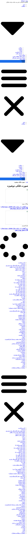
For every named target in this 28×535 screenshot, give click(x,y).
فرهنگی (23, 333)
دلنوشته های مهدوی (20, 319)
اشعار (20, 50)
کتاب (24, 363)
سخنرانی (23, 362)
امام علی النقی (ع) (20, 289)
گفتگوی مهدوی (21, 350)
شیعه (23, 322)
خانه (24, 4)
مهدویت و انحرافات (20, 359)
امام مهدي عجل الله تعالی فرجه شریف (15, 265)
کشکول (23, 326)
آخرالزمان (22, 277)
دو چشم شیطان (21, 306)
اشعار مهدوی (22, 318)
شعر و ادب (22, 325)
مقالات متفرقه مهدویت (19, 355)
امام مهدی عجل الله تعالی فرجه (17, 294)
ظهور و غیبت (22, 345)
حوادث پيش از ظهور (20, 269)
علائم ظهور (22, 346)
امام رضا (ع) (22, 285)
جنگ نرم (23, 302)
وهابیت (23, 360)
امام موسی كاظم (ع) (20, 295)
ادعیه (23, 272)
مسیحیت (23, 352)
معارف (23, 353)
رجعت (23, 271)
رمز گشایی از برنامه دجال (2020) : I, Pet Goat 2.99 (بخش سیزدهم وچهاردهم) (14, 207)
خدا (24, 313)
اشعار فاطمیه (21, 315)
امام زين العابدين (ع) (20, 286)
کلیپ (23, 364)
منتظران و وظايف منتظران (18, 367)
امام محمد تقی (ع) (20, 292)
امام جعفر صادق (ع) (20, 279)
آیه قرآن (23, 264)
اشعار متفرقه (21, 316)
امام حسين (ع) (21, 284)
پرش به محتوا (24, 0)
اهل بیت (23, 296)
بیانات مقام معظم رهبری (19, 56)
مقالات (20, 48)
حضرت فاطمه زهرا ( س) (19, 303)
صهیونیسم (22, 330)
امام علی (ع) (22, 288)
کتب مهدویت (22, 335)
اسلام (23, 278)
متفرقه (23, 328)
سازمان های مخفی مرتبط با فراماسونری (15, 339)
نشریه (23, 336)
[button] (14, 92)
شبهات (20, 49)
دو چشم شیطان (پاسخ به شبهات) (17, 308)
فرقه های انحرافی (20, 349)
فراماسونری (22, 332)
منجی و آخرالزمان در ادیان (18, 357)
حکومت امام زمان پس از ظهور (17, 267)
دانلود (23, 274)
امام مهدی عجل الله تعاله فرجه (17, 311)
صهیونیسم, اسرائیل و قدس (18, 343)
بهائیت (23, 298)
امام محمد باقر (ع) (20, 291)
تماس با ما (22, 59)
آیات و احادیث (18, 52)
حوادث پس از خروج (20, 268)
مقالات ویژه (22, 55)
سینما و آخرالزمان (20, 342)
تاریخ (24, 301)
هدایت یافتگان (21, 323)
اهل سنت (22, 312)
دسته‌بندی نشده (21, 275)
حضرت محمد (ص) (20, 305)
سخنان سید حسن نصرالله (18, 57)
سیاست (23, 340)
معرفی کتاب (19, 53)
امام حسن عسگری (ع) (19, 282)
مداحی (23, 366)
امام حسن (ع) (21, 281)
